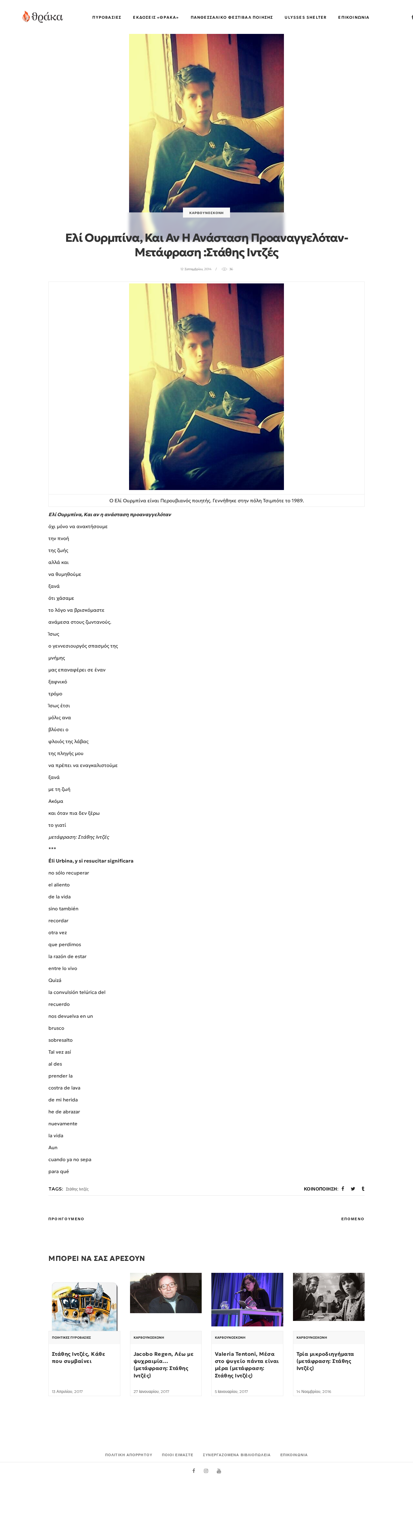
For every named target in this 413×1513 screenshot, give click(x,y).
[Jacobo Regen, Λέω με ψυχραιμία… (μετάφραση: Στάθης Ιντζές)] (166, 1293)
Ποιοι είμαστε (177, 1455)
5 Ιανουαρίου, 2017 (231, 1391)
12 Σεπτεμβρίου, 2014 (195, 269)
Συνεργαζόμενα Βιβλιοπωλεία (237, 1455)
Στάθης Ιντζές (77, 1189)
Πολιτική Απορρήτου (128, 1455)
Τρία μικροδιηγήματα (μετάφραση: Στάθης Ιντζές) (325, 1361)
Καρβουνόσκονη (206, 213)
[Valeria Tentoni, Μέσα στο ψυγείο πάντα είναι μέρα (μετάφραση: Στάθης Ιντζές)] (247, 1300)
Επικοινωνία (294, 1455)
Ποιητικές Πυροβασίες (71, 1337)
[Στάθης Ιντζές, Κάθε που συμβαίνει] (84, 1309)
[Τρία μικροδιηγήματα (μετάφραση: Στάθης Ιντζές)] (329, 1297)
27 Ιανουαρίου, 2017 (151, 1391)
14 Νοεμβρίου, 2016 (314, 1391)
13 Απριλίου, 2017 (67, 1391)
